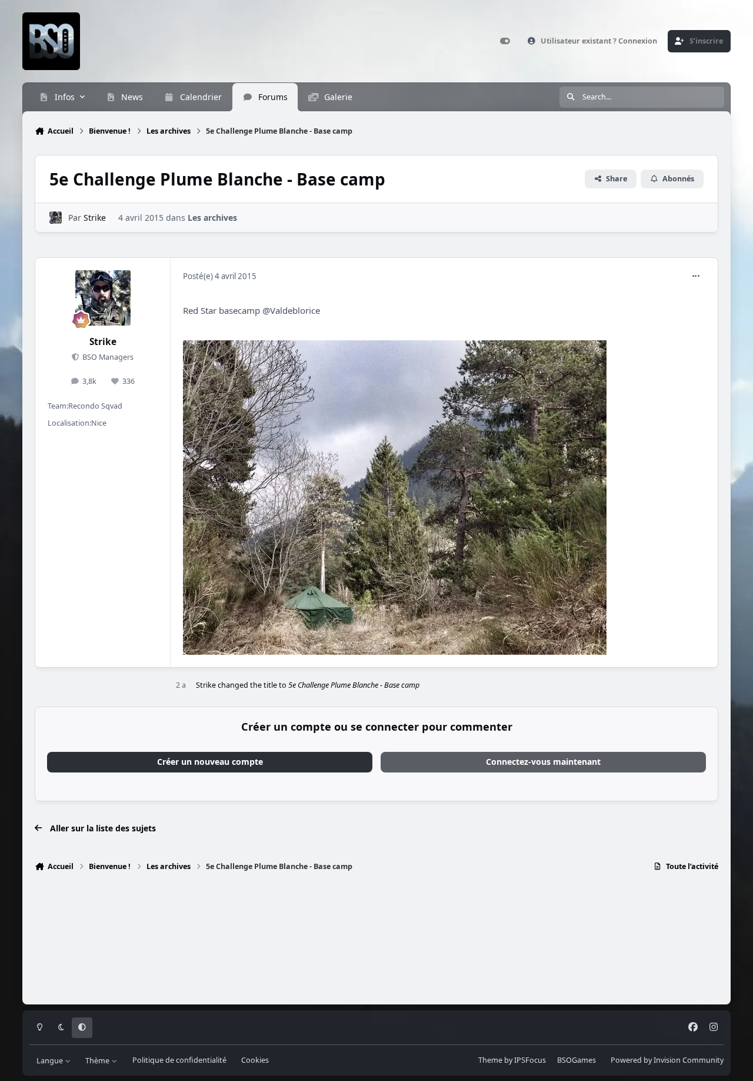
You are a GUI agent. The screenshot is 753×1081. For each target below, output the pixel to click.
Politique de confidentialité (179, 1060)
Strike (95, 217)
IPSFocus (530, 1060)
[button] (444, 333)
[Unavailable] (395, 348)
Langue (50, 1060)
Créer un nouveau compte (210, 761)
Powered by (667, 1060)
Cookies (255, 1060)
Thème (98, 1060)
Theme (490, 1060)
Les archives (212, 217)
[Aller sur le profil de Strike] (55, 217)
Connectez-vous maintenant (543, 761)
